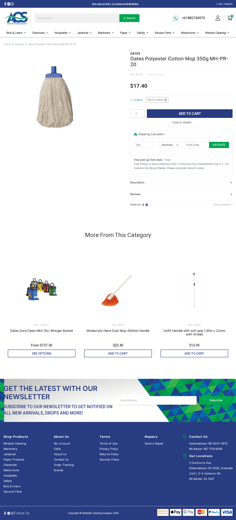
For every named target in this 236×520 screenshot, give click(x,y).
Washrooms (188, 32)
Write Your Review (155, 74)
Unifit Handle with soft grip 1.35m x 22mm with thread (194, 332)
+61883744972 (193, 18)
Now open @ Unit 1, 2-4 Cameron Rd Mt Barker (115, 4)
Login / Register (225, 4)
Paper (123, 32)
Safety (141, 32)
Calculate (219, 144)
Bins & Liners (14, 32)
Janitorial (82, 32)
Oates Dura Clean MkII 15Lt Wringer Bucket (41, 330)
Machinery (104, 32)
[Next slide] (225, 304)
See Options (41, 353)
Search (130, 18)
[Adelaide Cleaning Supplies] (16, 18)
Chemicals (38, 32)
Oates (135, 53)
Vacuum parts (163, 32)
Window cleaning (215, 32)
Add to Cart (190, 114)
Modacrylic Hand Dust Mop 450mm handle (118, 330)
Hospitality (61, 32)
